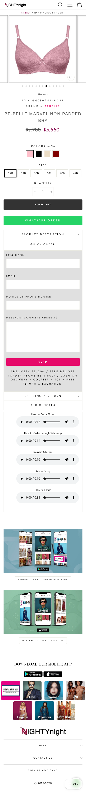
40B (62, 173)
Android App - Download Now (43, 579)
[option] (43, 49)
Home (42, 94)
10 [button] (54, 86)
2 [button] (26, 86)
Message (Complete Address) (32, 317)
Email (11, 275)
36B (36, 173)
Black (38, 154)
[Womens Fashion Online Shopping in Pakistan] (53, 699)
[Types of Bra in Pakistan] (75, 699)
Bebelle (52, 106)
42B (75, 173)
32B (10, 173)
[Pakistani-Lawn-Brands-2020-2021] (66, 719)
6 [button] (40, 86)
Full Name (15, 254)
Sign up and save (43, 770)
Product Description (43, 234)
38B (49, 173)
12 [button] (60, 86)
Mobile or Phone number (28, 296)
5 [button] (36, 86)
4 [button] (33, 86)
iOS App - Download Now (43, 640)
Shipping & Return (43, 396)
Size (43, 165)
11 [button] (57, 86)
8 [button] (47, 86)
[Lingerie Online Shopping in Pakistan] (22, 719)
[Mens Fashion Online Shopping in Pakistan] (32, 699)
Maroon (56, 154)
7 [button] (43, 86)
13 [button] (64, 86)
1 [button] (23, 86)
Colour (43, 146)
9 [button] (50, 86)
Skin (47, 154)
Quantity (43, 183)
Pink (29, 154)
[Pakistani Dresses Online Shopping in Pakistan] (44, 719)
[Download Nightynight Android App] (33, 676)
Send (42, 361)
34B (23, 173)
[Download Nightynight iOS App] (52, 676)
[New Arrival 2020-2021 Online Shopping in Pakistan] (10, 699)
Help (43, 745)
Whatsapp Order (43, 220)
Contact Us (43, 757)
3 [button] (30, 86)
